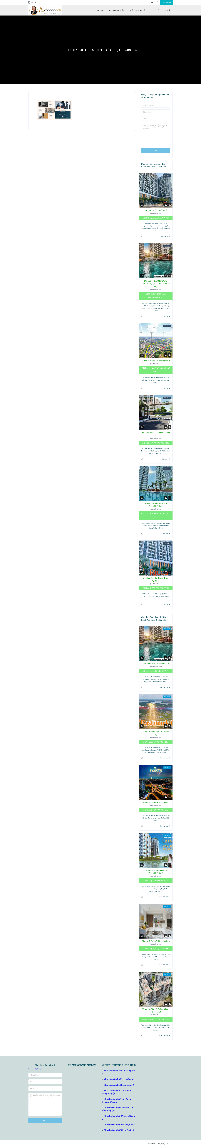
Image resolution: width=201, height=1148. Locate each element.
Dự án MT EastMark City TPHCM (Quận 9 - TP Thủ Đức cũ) (155, 283)
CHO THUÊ (155, 10)
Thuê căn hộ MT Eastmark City (155, 663)
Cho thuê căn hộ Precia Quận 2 (156, 802)
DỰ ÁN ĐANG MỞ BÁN (137, 10)
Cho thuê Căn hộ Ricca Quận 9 (156, 941)
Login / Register (166, 2)
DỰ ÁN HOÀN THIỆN (116, 10)
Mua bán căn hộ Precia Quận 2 (119, 1079)
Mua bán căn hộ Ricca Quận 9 (119, 1085)
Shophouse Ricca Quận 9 (155, 210)
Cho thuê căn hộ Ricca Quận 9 (119, 1130)
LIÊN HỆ (167, 10)
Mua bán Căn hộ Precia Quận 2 (156, 360)
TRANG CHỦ (99, 10)
